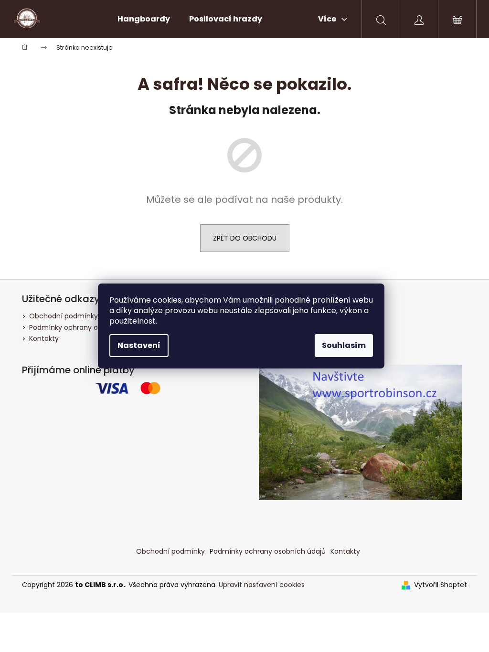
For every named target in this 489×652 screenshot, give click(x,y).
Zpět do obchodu (244, 238)
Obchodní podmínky (63, 316)
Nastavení (138, 345)
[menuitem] (144, 19)
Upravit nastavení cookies (262, 584)
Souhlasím (344, 345)
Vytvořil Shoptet (440, 584)
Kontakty (44, 338)
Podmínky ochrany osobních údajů (87, 327)
